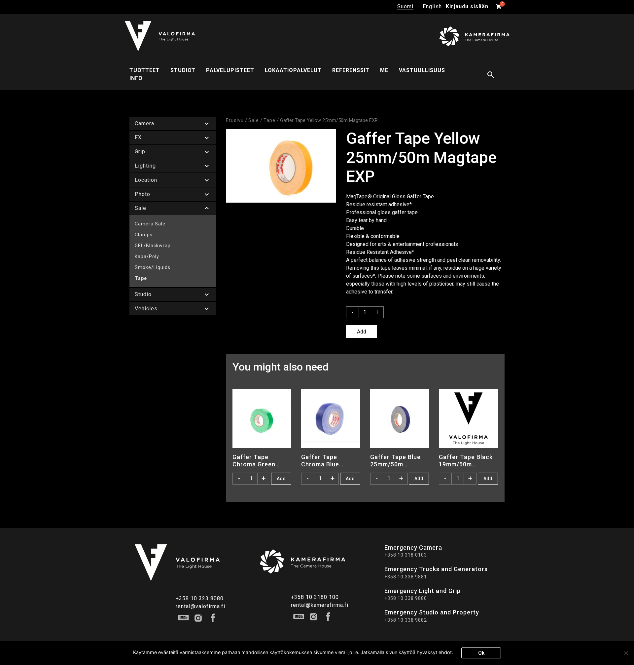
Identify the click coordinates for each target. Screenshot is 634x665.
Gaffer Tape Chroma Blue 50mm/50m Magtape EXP (320, 460)
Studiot (182, 70)
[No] (625, 653)
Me (384, 70)
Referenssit (351, 70)
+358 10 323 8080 (200, 598)
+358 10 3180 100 (315, 597)
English (432, 6)
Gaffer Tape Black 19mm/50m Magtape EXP (466, 460)
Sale (253, 120)
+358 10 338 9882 (405, 620)
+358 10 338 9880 (405, 598)
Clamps (144, 234)
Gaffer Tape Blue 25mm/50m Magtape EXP (395, 460)
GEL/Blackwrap (153, 245)
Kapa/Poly (147, 256)
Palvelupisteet (230, 70)
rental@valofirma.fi (200, 606)
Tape (141, 278)
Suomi (405, 6)
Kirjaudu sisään (467, 6)
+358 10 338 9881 (405, 576)
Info (136, 78)
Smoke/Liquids (152, 267)
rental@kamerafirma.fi (319, 605)
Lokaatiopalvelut (293, 70)
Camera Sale (150, 223)
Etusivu (235, 120)
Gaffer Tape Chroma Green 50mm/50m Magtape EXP (253, 460)
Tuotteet (144, 70)
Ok (481, 653)
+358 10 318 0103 (405, 555)
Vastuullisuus (422, 70)
